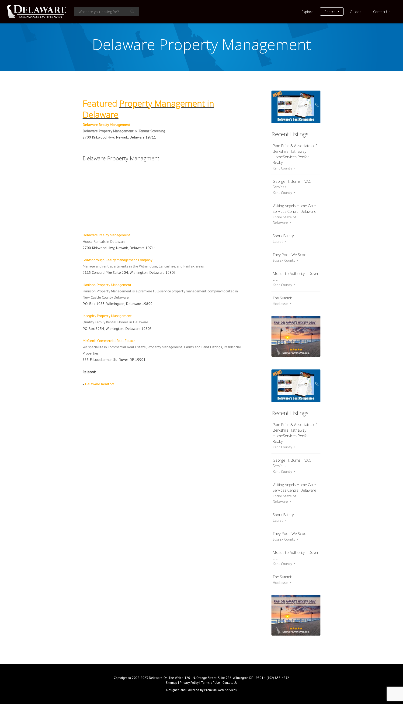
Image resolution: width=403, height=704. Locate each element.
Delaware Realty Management (106, 124)
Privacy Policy (189, 682)
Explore (307, 11)
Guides (355, 11)
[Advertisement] (164, 197)
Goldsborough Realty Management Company (117, 259)
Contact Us (381, 11)
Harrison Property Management (107, 284)
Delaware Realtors (100, 384)
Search (330, 11)
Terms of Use (210, 682)
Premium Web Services (220, 690)
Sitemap (171, 682)
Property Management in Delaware (148, 109)
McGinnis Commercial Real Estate (109, 340)
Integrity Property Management (107, 315)
